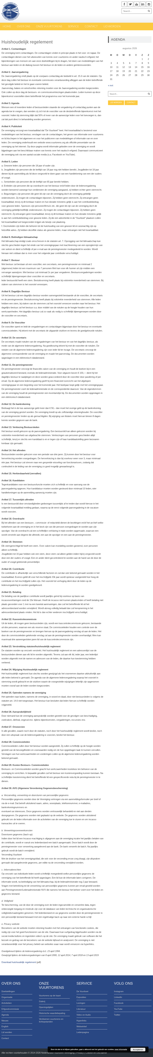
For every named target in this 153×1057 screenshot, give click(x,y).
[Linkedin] (142, 4)
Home (7, 26)
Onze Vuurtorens (49, 26)
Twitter (117, 1015)
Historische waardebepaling (52, 1013)
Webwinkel (81, 1026)
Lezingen (80, 1003)
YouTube (118, 1009)
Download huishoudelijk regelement (18, 962)
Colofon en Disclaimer (96, 1052)
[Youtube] (136, 4)
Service (73, 26)
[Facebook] (124, 4)
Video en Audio (83, 1015)
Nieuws (4, 1020)
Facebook (118, 1003)
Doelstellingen (8, 991)
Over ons (23, 26)
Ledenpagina (82, 1032)
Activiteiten (6, 1003)
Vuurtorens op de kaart (50, 995)
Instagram (119, 991)
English (4, 1026)
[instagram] (149, 4)
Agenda (5, 1015)
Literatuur (81, 1009)
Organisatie (6, 997)
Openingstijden (46, 1007)
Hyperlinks (81, 1020)
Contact (91, 26)
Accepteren (138, 1049)
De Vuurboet (82, 991)
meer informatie (121, 1049)
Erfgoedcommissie (10, 1009)
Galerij (42, 1001)
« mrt (110, 85)
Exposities (81, 997)
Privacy (80, 1052)
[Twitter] (130, 4)
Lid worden (112, 26)
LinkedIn (118, 997)
